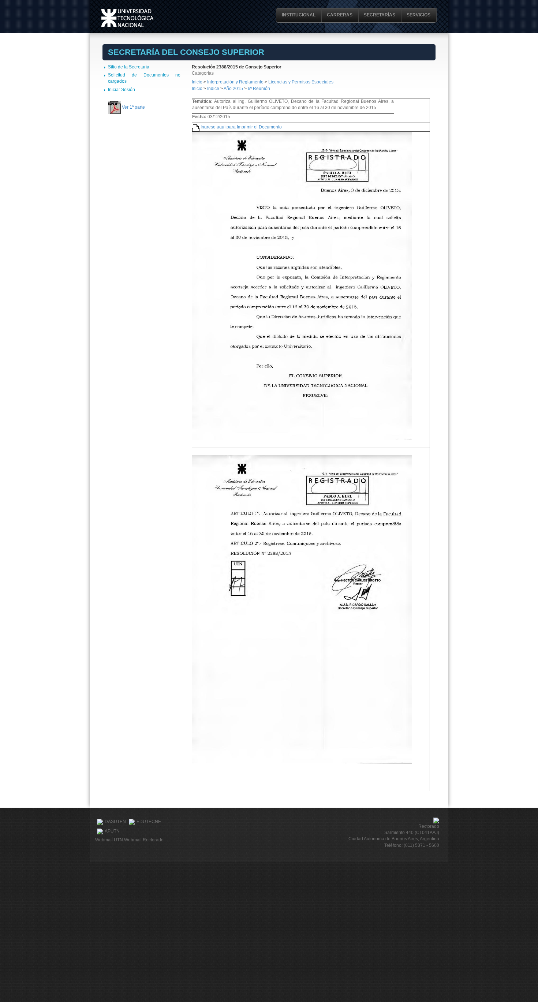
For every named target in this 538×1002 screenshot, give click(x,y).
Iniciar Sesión (121, 89)
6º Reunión (259, 88)
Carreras (339, 15)
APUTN (112, 831)
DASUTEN (115, 821)
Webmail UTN (109, 839)
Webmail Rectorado (144, 839)
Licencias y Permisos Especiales (300, 82)
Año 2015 (233, 88)
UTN (127, 18)
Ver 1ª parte (133, 107)
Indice (213, 88)
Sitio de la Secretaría (128, 67)
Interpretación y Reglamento (235, 82)
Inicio (197, 82)
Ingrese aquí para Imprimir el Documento (241, 127)
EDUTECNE (149, 821)
